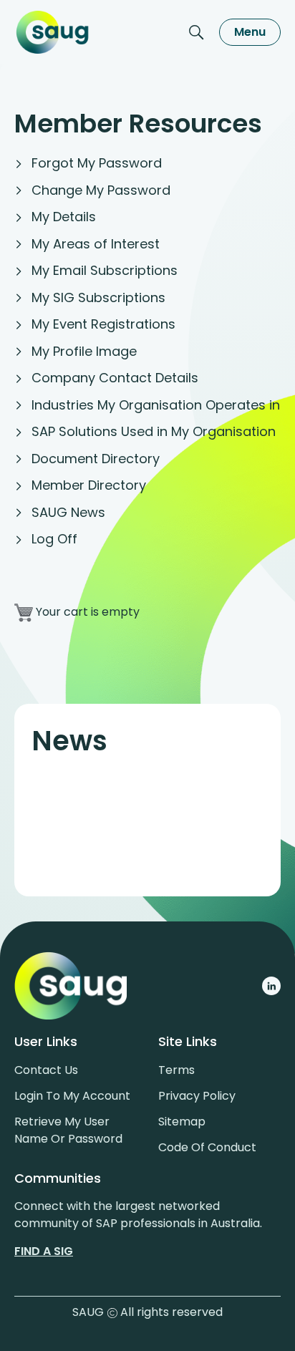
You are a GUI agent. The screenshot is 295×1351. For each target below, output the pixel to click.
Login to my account (72, 1096)
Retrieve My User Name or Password (68, 1130)
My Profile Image (84, 351)
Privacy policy (197, 1096)
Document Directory (96, 459)
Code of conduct (207, 1147)
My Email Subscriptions (105, 270)
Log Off (54, 539)
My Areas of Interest (96, 244)
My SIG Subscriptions (98, 297)
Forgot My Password (97, 163)
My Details (64, 217)
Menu (250, 32)
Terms (176, 1070)
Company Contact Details (115, 378)
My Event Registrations (103, 324)
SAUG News (68, 512)
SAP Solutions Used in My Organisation (154, 431)
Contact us (46, 1070)
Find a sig (43, 1251)
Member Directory (89, 485)
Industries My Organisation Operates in (156, 405)
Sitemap (181, 1121)
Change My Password (101, 190)
